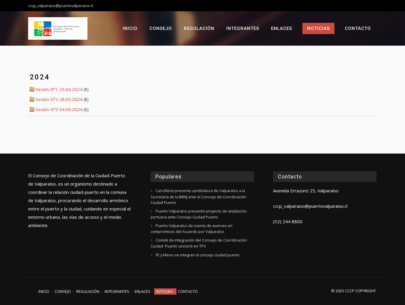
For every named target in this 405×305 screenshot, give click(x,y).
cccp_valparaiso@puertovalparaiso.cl (310, 206)
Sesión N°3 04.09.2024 (59, 109)
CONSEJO (160, 28)
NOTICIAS (318, 28)
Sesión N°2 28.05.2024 (59, 99)
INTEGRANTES (242, 28)
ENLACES (281, 28)
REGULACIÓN (199, 28)
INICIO (130, 28)
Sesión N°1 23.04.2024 (59, 89)
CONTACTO (358, 28)
